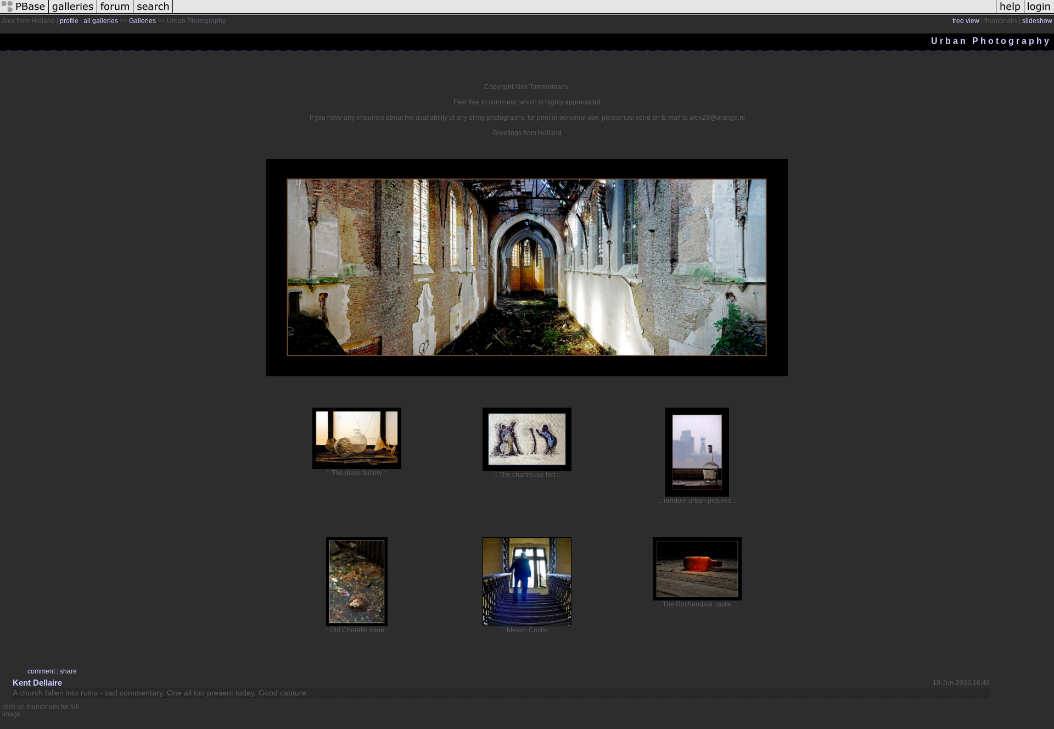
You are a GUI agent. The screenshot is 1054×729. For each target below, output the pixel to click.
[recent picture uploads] (73, 13)
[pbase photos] (24, 13)
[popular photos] (584, 13)
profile (69, 21)
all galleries (100, 21)
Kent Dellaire (37, 682)
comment (41, 671)
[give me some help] (1010, 13)
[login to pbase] (1039, 13)
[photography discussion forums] (115, 13)
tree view (965, 21)
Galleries (142, 21)
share (68, 671)
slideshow (1037, 21)
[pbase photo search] (153, 13)
